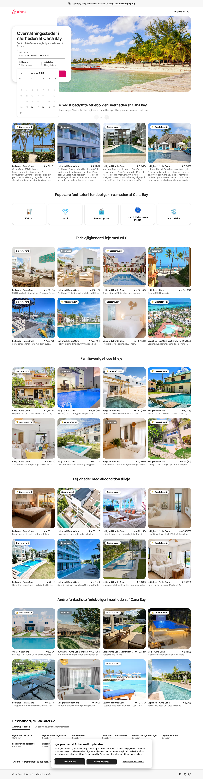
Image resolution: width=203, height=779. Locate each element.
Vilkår (48, 774)
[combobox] (41, 55)
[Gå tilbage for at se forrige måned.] (22, 73)
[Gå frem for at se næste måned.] (54, 73)
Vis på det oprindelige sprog (122, 3)
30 (54, 107)
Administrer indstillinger (133, 761)
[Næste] (106, 117)
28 (43, 107)
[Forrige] (96, 117)
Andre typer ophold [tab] (21, 727)
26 (32, 107)
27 (38, 107)
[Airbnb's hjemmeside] (19, 11)
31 (21, 113)
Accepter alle (70, 761)
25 (27, 107)
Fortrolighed (37, 774)
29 (49, 107)
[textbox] (29, 65)
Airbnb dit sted (181, 11)
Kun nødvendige (101, 761)
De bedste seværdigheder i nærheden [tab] (52, 727)
